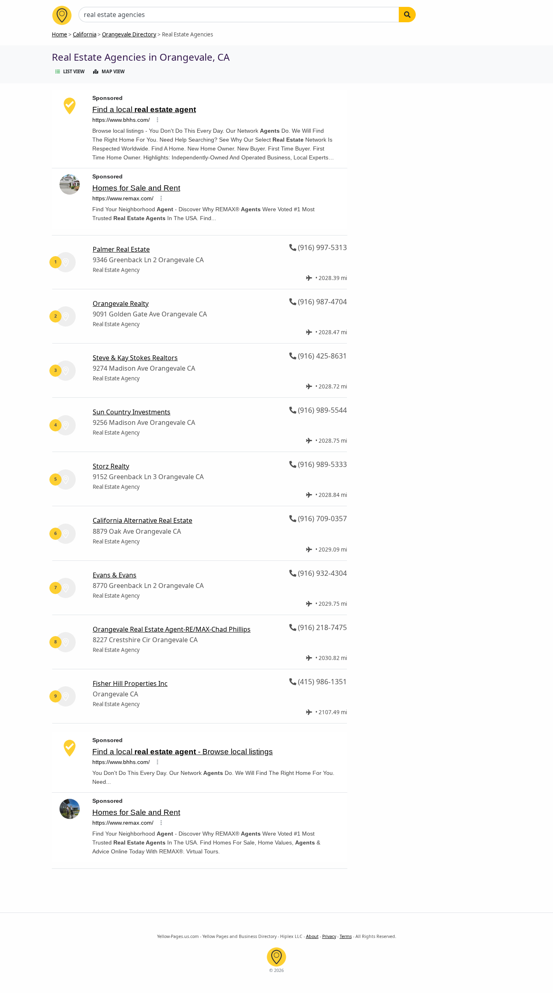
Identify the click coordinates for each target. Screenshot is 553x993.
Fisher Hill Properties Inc (130, 683)
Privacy (329, 936)
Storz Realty (111, 466)
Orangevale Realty (121, 303)
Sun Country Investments (131, 411)
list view (74, 71)
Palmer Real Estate (121, 249)
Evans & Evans (114, 575)
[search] (407, 14)
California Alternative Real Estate (142, 520)
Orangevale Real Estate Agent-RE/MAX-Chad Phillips (172, 629)
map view (113, 71)
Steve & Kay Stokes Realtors (135, 357)
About (312, 936)
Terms (346, 936)
